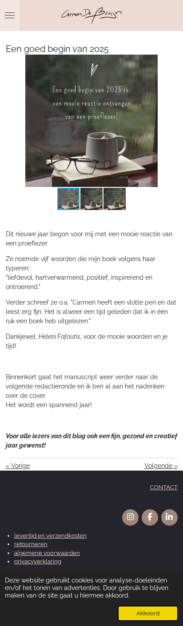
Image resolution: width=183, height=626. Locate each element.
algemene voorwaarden (47, 553)
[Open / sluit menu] (10, 15)
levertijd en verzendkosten (50, 535)
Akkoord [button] (147, 613)
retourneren (31, 544)
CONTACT (164, 487)
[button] (170, 62)
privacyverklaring (37, 561)
